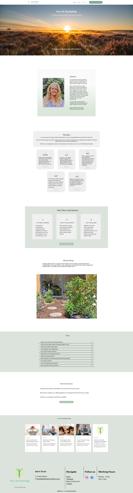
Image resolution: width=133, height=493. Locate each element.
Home (68, 477)
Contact (69, 484)
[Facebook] (92, 477)
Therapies (69, 479)
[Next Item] (94, 296)
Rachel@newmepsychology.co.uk (48, 479)
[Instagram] (86, 477)
